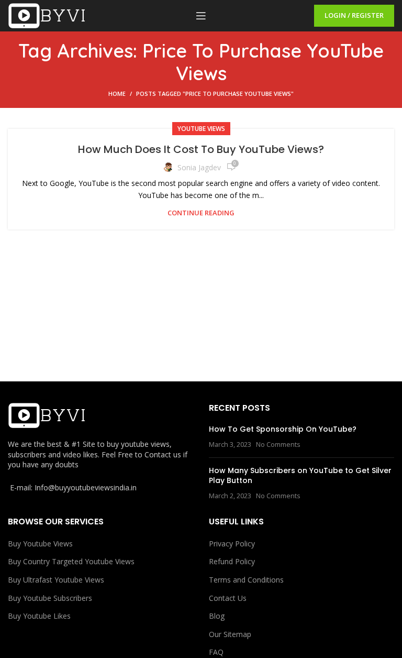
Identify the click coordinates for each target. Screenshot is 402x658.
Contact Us (228, 598)
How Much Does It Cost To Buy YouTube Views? (201, 149)
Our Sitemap (230, 634)
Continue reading (201, 213)
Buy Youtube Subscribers (50, 598)
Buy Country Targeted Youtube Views (71, 561)
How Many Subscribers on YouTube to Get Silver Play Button (300, 475)
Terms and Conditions (246, 580)
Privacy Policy (232, 544)
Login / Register (354, 15)
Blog (217, 616)
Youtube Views (201, 128)
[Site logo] (47, 15)
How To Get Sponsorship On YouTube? (282, 429)
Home (117, 93)
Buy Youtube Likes (39, 616)
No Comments (278, 444)
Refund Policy (232, 561)
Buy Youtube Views (40, 544)
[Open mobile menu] (201, 15)
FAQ (216, 652)
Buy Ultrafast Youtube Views (56, 580)
